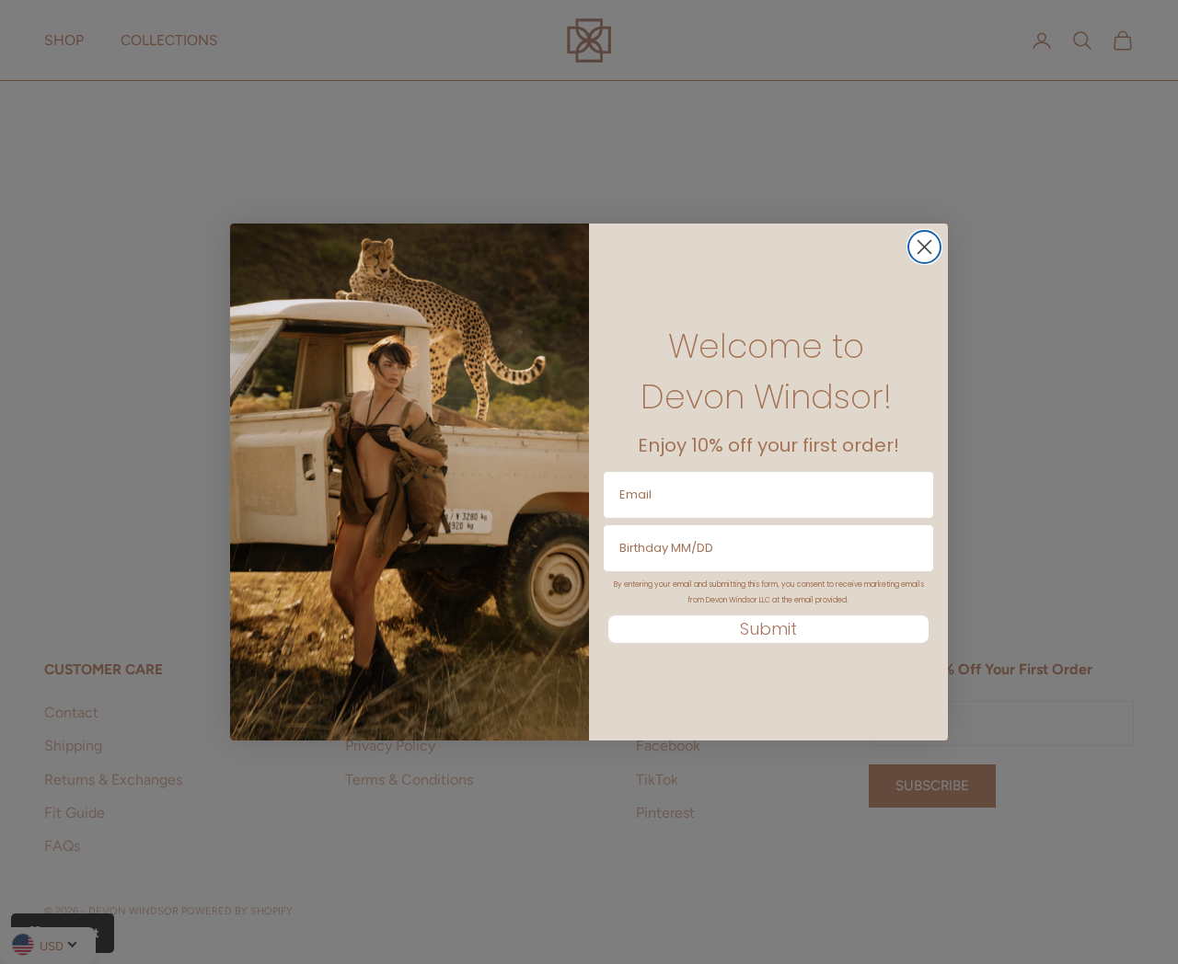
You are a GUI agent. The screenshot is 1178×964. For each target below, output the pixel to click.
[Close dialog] (924, 247)
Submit (768, 628)
